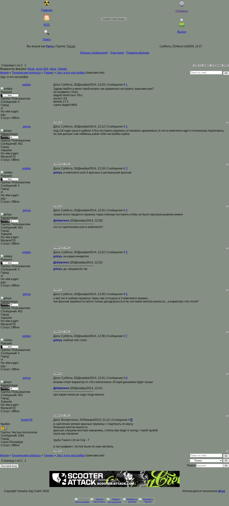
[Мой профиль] (182, 5)
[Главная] (47, 4)
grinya (27, 126)
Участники (117, 52)
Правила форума (137, 52)
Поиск (47, 39)
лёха (53, 68)
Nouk (31, 68)
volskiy (26, 84)
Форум (4, 72)
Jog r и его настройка (71, 72)
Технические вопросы (26, 72)
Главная (46, 10)
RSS (47, 24)
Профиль (182, 11)
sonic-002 (42, 68)
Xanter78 (26, 419)
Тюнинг (49, 72)
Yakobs (62, 68)
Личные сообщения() (94, 52)
